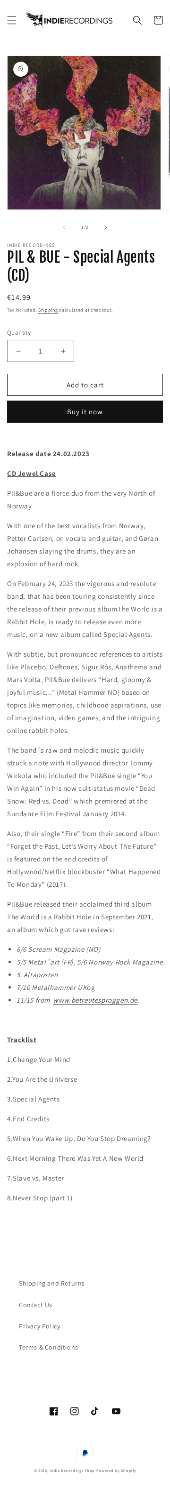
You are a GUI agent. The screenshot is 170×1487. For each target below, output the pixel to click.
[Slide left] (64, 227)
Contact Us (35, 1305)
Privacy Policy (39, 1326)
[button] (11, 20)
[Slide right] (105, 227)
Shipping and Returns (52, 1283)
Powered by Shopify (116, 1470)
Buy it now (85, 411)
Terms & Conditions (48, 1347)
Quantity (19, 333)
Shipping (48, 310)
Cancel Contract (57, 1370)
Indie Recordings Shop (72, 1470)
